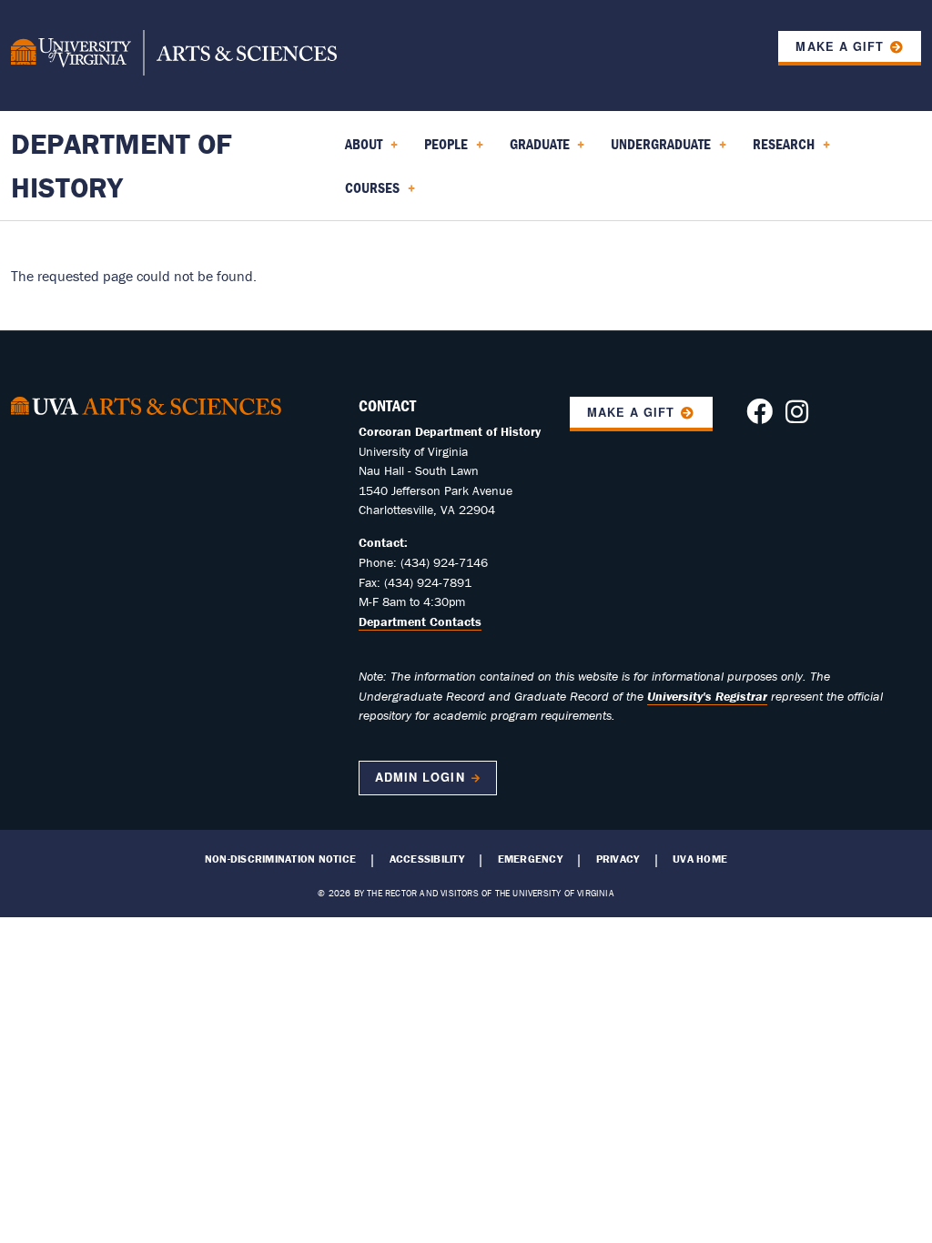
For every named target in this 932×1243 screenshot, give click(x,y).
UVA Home (700, 859)
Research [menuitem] (780, 150)
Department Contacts (420, 621)
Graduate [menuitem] (536, 150)
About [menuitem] (360, 150)
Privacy (618, 859)
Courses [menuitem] (369, 193)
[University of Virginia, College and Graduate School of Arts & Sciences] (174, 55)
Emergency (530, 859)
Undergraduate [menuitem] (657, 150)
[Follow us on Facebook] (759, 417)
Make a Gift (839, 46)
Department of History (121, 165)
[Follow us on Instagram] (796, 417)
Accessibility (427, 859)
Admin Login (419, 777)
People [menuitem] (442, 150)
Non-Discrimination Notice (280, 859)
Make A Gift (630, 412)
